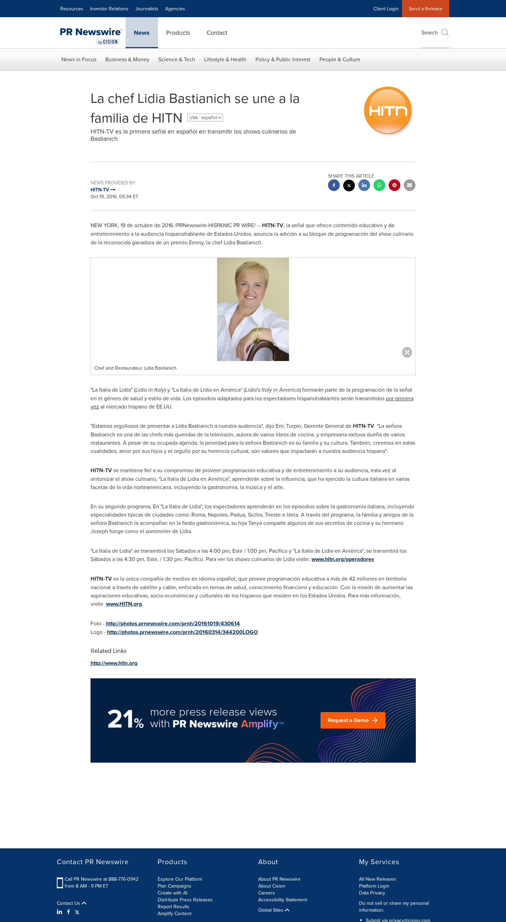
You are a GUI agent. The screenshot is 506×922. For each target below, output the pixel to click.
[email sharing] (409, 186)
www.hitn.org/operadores (343, 559)
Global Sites (271, 910)
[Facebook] (68, 911)
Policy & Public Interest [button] (282, 59)
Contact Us (69, 903)
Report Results (173, 906)
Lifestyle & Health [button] (225, 59)
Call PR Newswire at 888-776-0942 (101, 879)
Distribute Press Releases (185, 899)
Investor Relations (109, 8)
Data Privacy (372, 892)
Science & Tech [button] (176, 59)
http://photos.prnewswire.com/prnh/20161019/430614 (173, 623)
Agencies (175, 8)
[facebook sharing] (334, 186)
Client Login (386, 8)
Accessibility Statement (282, 899)
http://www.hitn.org (114, 663)
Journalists (146, 8)
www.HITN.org (124, 604)
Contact (217, 32)
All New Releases (377, 879)
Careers (266, 892)
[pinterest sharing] (394, 186)
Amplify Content (174, 913)
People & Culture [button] (339, 59)
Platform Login (374, 885)
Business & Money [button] (127, 59)
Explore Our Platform (180, 879)
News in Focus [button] (78, 59)
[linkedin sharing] (364, 186)
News (142, 32)
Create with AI (172, 892)
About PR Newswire (279, 879)
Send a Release (425, 8)
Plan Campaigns (174, 885)
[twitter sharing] (349, 186)
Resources (71, 8)
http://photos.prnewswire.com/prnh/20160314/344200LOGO (182, 632)
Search (429, 32)
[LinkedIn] (60, 911)
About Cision (271, 885)
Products (178, 32)
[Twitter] (77, 911)
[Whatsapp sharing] (379, 186)
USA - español (203, 117)
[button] (253, 309)
